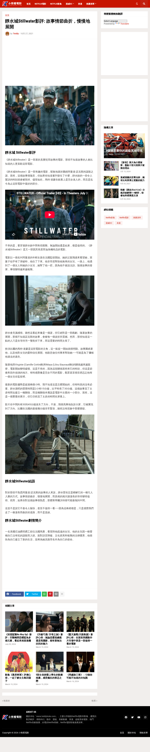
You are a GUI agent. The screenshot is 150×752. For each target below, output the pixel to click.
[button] (137, 4)
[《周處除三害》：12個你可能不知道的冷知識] (80, 662)
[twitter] (132, 717)
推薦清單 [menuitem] (90, 4)
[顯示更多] (61, 594)
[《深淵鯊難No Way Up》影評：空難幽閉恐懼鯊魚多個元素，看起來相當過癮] (19, 621)
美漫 (119, 223)
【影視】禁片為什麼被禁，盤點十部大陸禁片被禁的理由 (132, 165)
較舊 (94, 701)
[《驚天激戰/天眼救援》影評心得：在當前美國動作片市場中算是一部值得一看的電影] (80, 621)
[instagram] (145, 717)
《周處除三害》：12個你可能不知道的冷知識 (79, 676)
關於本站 (132, 732)
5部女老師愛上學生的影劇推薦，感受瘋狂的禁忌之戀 (49, 677)
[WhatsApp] (44, 594)
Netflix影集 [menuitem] (56, 4)
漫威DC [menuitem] (69, 4)
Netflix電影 (124, 217)
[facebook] (125, 717)
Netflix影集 (110, 217)
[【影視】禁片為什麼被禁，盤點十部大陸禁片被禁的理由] (111, 166)
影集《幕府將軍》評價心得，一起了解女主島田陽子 (18, 677)
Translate (124, 24)
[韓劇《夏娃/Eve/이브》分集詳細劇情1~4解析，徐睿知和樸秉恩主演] (111, 193)
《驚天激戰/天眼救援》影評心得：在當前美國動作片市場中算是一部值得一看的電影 (80, 639)
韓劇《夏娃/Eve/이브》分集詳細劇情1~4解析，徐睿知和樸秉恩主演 (132, 193)
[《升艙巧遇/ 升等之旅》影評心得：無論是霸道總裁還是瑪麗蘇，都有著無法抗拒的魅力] (50, 621)
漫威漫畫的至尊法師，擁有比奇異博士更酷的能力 (132, 179)
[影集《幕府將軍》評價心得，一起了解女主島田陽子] (19, 662)
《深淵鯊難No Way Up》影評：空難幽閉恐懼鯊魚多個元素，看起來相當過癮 (18, 637)
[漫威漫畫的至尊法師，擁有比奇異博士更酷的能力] (111, 181)
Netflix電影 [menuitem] (40, 4)
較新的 (7, 701)
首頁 (7, 15)
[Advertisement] (49, 62)
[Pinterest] (50, 594)
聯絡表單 (144, 732)
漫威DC (109, 223)
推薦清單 (137, 217)
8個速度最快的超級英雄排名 (124, 150)
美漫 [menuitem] (80, 4)
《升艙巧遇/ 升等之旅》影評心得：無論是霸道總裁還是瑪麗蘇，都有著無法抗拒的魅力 (49, 639)
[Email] (56, 594)
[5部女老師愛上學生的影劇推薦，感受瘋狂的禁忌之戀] (50, 662)
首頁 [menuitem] (29, 4)
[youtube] (138, 717)
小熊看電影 (24, 732)
